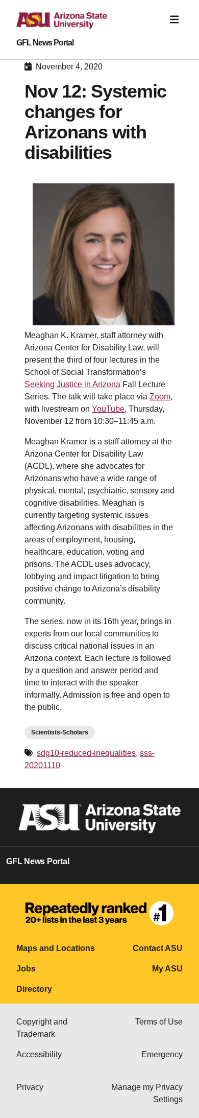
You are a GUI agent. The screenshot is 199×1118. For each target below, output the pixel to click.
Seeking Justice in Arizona (72, 384)
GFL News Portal (44, 43)
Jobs (26, 968)
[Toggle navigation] (174, 19)
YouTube (108, 409)
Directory (34, 989)
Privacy (29, 1087)
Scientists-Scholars (59, 732)
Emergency (162, 1054)
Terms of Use (159, 1021)
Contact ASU (158, 948)
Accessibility (39, 1054)
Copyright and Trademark (41, 1027)
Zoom (160, 396)
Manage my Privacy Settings (147, 1093)
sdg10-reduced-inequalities (86, 753)
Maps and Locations (55, 948)
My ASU (167, 968)
